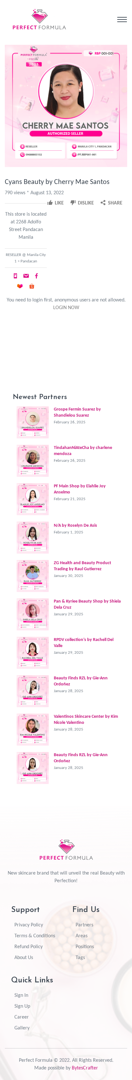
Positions (85, 946)
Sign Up (22, 1006)
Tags (80, 957)
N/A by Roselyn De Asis (75, 525)
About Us (23, 957)
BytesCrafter (85, 1068)
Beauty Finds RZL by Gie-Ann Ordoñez (81, 681)
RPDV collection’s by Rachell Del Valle (83, 642)
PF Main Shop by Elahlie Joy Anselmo (80, 489)
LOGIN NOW (66, 307)
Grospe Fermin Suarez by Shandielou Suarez (77, 412)
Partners (84, 925)
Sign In (21, 995)
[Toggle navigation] (122, 19)
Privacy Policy (28, 925)
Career (21, 1017)
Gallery (21, 1028)
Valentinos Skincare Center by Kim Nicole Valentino (86, 719)
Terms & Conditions (34, 936)
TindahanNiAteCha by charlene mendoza (83, 450)
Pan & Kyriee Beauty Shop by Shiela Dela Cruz (87, 604)
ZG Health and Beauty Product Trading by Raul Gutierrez (82, 566)
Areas (81, 936)
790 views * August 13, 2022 (34, 193)
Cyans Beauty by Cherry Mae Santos (57, 182)
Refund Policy (28, 946)
